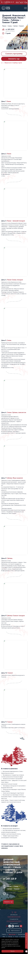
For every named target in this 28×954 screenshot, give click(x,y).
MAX (15, 912)
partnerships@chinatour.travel (14, 921)
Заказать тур (13, 59)
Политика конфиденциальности (9, 944)
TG (12, 912)
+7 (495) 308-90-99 (8, 2)
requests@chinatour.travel (14, 916)
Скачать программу (13, 54)
